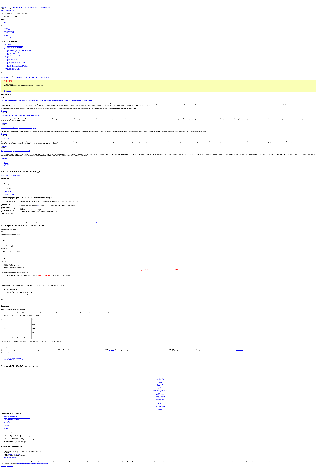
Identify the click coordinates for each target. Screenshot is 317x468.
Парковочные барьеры (13, 52)
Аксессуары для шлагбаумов (15, 47)
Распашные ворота (12, 57)
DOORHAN (160, 385)
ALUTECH (160, 378)
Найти (2, 19)
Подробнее (4, 111)
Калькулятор (7, 37)
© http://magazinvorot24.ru (7, 466)
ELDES (160, 387)
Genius (160, 393)
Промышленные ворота (14, 63)
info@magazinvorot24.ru (14, 454)
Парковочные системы (10, 49)
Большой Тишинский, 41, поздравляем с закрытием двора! (18, 128)
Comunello (160, 384)
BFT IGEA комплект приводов (12, 358)
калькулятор (239, 350)
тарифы (111, 350)
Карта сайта (7, 426)
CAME (160, 382)
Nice (160, 400)
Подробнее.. (7, 91)
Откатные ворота (12, 59)
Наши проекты (8, 29)
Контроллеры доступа (13, 69)
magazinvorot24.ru (7, 10)
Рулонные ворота (12, 60)
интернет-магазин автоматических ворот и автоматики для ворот (33, 463)
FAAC (160, 388)
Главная (6, 163)
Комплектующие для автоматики (16, 65)
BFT (5, 167)
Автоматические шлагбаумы (15, 46)
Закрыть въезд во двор (10, 416)
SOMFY (160, 402)
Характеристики (8, 192)
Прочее (160, 408)
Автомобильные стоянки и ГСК (13, 419)
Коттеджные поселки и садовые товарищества (17, 418)
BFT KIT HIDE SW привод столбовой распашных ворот (20, 360)
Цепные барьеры (12, 53)
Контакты (6, 35)
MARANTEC (160, 399)
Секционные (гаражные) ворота (16, 62)
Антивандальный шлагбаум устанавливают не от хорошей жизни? (21, 115)
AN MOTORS (160, 379)
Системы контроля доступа (11, 68)
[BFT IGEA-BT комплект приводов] (11, 175)
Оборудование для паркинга (15, 55)
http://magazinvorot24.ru (10, 457)
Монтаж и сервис (9, 31)
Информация (7, 191)
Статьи (6, 38)
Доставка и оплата (9, 32)
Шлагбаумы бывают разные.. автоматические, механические (19, 138)
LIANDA (160, 397)
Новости (6, 28)
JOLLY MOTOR (160, 396)
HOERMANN (160, 394)
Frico (160, 391)
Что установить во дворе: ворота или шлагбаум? (15, 151)
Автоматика (7, 56)
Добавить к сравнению (12, 188)
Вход (5, 22)
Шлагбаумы (7, 44)
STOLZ (160, 403)
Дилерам (6, 34)
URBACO (160, 405)
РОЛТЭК (160, 409)
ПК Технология (160, 406)
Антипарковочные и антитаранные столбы (19, 50)
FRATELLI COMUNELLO (160, 390)
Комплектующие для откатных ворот (17, 66)
